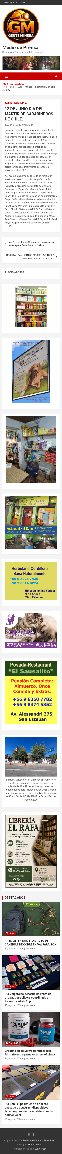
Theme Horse (35, 1144)
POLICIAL (10, 933)
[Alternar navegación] (6, 76)
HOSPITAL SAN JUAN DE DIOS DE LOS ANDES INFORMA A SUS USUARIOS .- (30, 257)
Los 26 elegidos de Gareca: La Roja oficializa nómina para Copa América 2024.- (31, 244)
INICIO (23, 103)
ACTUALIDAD (12, 103)
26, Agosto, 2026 (13, 1058)
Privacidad (49, 1140)
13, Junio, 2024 (12, 125)
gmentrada (27, 125)
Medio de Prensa (20, 47)
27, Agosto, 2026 (13, 948)
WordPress (41, 1148)
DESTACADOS (15, 898)
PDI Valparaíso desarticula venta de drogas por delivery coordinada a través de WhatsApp (28, 997)
